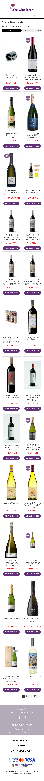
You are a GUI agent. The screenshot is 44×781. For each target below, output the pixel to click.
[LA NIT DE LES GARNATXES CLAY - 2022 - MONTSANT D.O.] (11, 265)
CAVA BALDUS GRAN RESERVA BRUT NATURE (33, 447)
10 (35, 696)
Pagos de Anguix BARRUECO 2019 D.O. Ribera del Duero (11, 447)
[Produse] (3, 16)
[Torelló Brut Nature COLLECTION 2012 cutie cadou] (11, 656)
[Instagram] (24, 717)
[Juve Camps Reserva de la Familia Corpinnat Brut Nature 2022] (11, 112)
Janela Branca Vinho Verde (32, 677)
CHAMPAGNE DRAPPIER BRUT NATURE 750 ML (11, 192)
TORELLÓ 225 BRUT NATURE (32, 620)
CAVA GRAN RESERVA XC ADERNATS (11, 563)
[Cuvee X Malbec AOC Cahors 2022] (11, 375)
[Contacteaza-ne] (29, 15)
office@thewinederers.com (23, 732)
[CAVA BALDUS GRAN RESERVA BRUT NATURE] (32, 428)
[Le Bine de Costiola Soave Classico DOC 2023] (32, 482)
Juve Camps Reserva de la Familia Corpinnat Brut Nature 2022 (11, 135)
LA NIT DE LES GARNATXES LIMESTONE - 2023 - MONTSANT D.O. (32, 237)
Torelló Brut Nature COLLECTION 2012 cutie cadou (11, 678)
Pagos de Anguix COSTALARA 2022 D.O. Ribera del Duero (32, 397)
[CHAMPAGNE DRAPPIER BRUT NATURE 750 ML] (11, 170)
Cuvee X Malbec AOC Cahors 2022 (11, 396)
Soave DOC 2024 (11, 503)
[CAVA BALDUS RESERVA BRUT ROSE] (32, 540)
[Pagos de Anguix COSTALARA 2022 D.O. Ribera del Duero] (32, 375)
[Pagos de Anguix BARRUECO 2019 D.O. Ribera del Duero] (11, 428)
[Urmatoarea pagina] (38, 696)
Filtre (12, 30)
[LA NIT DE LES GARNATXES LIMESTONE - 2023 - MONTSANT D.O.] (32, 221)
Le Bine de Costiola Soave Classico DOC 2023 (32, 505)
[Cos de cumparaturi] (35, 15)
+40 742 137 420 (23, 729)
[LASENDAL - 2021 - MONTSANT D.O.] (32, 170)
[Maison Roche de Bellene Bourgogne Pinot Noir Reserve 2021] (32, 54)
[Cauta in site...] (41, 15)
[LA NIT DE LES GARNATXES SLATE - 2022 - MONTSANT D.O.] (11, 221)
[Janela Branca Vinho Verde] (32, 656)
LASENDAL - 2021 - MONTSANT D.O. (32, 191)
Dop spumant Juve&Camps (11, 76)
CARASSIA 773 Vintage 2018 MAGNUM (32, 135)
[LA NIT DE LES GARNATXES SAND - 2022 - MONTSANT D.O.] (32, 265)
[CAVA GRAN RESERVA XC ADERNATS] (11, 540)
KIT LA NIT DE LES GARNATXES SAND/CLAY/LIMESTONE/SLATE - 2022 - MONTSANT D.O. (11, 340)
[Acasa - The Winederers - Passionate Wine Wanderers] (22, 6)
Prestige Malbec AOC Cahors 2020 (32, 338)
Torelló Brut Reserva (11, 619)
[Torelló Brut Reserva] (11, 598)
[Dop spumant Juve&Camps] (11, 54)
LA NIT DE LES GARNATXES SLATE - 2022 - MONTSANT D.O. (11, 237)
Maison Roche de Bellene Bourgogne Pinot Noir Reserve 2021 (32, 77)
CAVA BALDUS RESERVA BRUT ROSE (33, 563)
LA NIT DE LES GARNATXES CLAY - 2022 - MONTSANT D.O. (11, 282)
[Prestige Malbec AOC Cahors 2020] (32, 317)
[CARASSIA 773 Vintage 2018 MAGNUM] (32, 112)
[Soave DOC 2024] (11, 482)
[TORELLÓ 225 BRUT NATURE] (32, 598)
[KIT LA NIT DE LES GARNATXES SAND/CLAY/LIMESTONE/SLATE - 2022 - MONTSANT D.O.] (11, 317)
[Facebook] (20, 717)
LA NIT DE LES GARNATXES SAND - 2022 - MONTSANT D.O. (32, 282)
